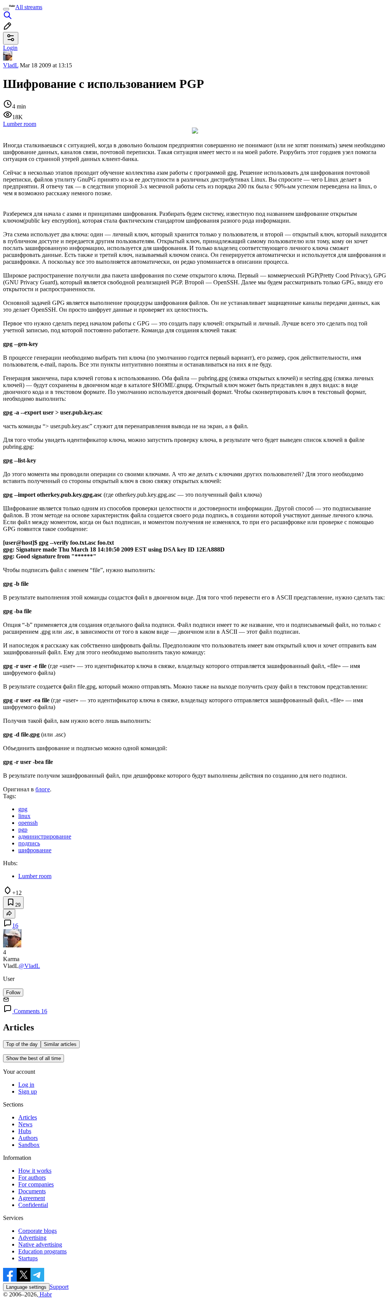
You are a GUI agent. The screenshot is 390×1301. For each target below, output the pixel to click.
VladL (10, 65)
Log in (26, 1084)
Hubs (24, 1131)
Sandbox (29, 1145)
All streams (28, 7)
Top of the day (22, 1044)
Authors (28, 1138)
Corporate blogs (37, 1231)
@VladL (29, 966)
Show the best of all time (33, 1058)
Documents (32, 1191)
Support (59, 1286)
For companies (36, 1184)
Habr (45, 1294)
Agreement (31, 1198)
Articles (27, 1117)
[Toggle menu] (6, 9)
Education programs (42, 1251)
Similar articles (60, 1044)
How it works (34, 1170)
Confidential (33, 1205)
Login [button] (10, 48)
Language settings (26, 1287)
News (25, 1124)
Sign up (27, 1091)
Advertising (32, 1237)
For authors (32, 1177)
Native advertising (40, 1244)
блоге (42, 789)
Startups (28, 1258)
